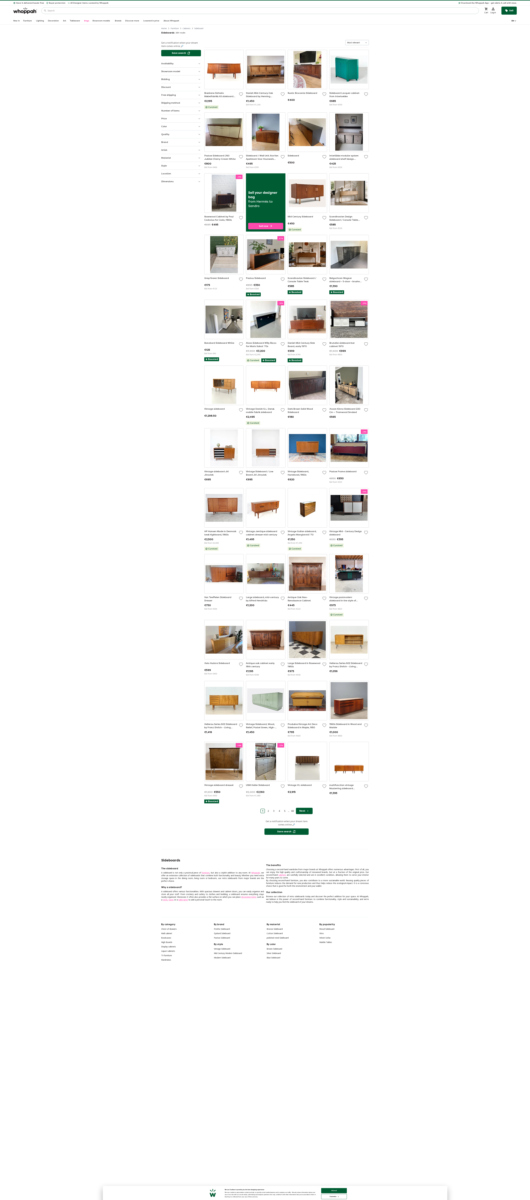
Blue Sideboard (273, 957)
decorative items (248, 897)
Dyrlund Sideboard (222, 933)
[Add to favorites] (241, 94)
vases (171, 899)
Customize (333, 1196)
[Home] (25, 11)
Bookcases (166, 937)
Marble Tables (325, 942)
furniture (206, 872)
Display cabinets (168, 946)
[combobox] (262, 10)
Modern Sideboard (222, 957)
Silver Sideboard (274, 953)
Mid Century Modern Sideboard (228, 953)
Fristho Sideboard (222, 929)
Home (164, 28)
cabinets (282, 875)
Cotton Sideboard (275, 933)
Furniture (175, 28)
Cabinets (186, 28)
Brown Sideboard (274, 948)
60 (292, 810)
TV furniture (166, 955)
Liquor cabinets (168, 951)
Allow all (334, 1190)
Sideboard (198, 28)
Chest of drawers (169, 929)
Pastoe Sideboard (222, 937)
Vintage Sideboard (222, 948)
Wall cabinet (166, 933)
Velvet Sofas (325, 937)
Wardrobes (166, 960)
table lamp (183, 899)
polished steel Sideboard (278, 937)
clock (165, 899)
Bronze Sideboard (275, 929)
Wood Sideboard (326, 929)
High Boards (166, 942)
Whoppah (255, 872)
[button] (314, 3)
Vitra (321, 933)
